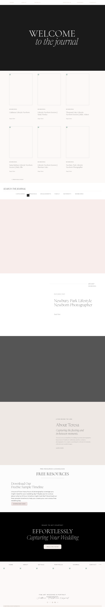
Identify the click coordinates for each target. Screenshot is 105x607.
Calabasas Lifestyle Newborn (19, 112)
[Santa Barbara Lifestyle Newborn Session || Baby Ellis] (20, 142)
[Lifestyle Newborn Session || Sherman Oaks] (49, 142)
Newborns (13, 109)
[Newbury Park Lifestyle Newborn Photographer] (77, 142)
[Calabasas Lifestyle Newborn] (20, 89)
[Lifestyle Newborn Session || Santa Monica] (49, 89)
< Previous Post (17, 179)
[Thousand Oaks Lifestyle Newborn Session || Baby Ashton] (77, 89)
